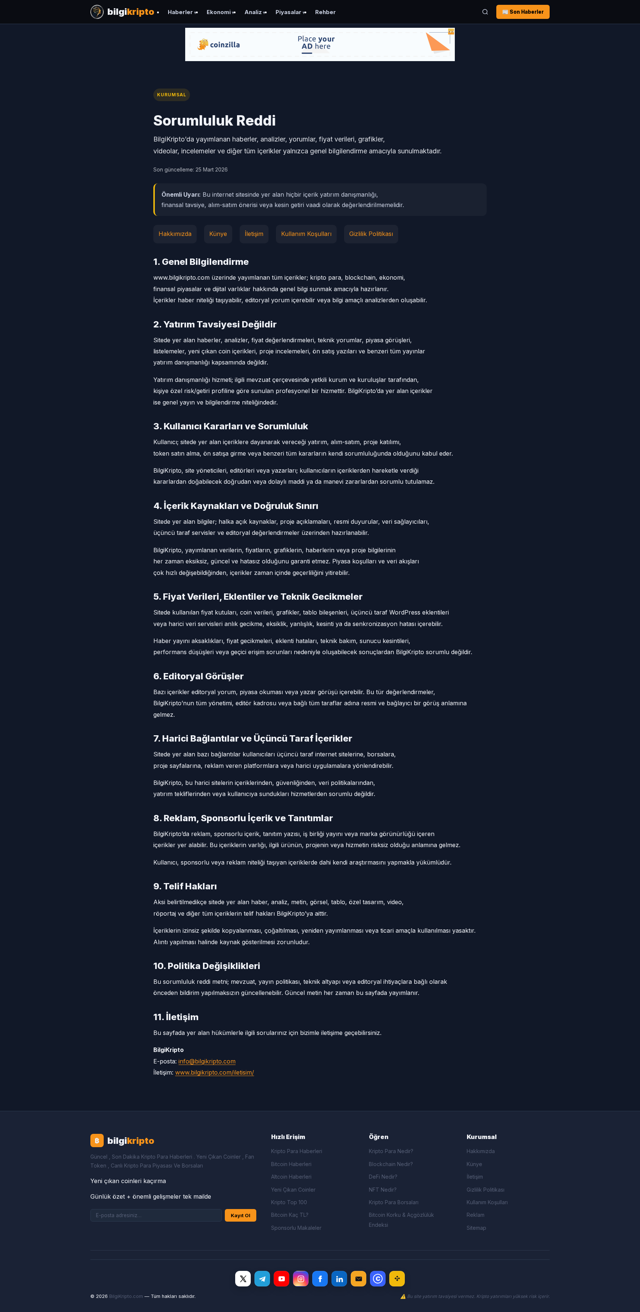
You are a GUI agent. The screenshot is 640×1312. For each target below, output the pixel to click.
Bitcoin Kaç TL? (290, 1215)
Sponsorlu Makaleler (296, 1228)
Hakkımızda (175, 233)
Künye (218, 233)
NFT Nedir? (383, 1189)
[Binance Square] (397, 1278)
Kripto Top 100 (289, 1202)
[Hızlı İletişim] (358, 1278)
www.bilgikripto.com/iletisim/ (214, 1072)
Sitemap (476, 1228)
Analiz (253, 12)
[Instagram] (301, 1278)
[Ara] (485, 12)
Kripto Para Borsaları (394, 1202)
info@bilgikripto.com (207, 1061)
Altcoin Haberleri (291, 1176)
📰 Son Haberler (523, 12)
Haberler (180, 12)
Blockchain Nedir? (391, 1164)
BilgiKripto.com (126, 1296)
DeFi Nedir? (383, 1176)
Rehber (325, 12)
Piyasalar (288, 12)
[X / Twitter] (243, 1278)
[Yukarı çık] (623, 1299)
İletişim (254, 233)
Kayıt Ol (240, 1215)
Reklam (475, 1215)
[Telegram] (262, 1278)
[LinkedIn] (339, 1278)
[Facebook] (320, 1278)
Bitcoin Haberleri (291, 1164)
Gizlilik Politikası (371, 233)
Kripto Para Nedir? (391, 1151)
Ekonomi (219, 12)
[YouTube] (281, 1278)
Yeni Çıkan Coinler (293, 1189)
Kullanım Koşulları (306, 233)
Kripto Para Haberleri (296, 1151)
